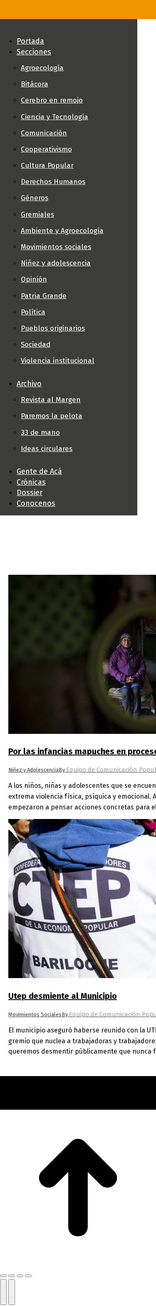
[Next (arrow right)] (11, 1292)
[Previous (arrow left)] (3, 1292)
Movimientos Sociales (35, 1014)
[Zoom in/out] (28, 1276)
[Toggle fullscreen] (20, 1276)
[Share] (11, 1276)
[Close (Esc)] (3, 1276)
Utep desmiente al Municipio (62, 996)
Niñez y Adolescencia (33, 770)
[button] (68, 27)
